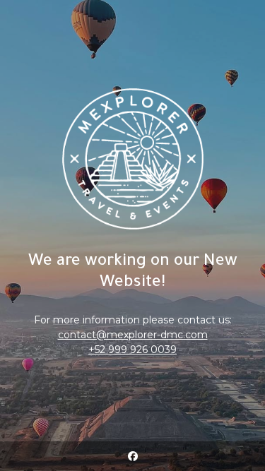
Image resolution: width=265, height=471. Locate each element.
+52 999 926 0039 (132, 349)
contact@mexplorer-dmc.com (133, 334)
